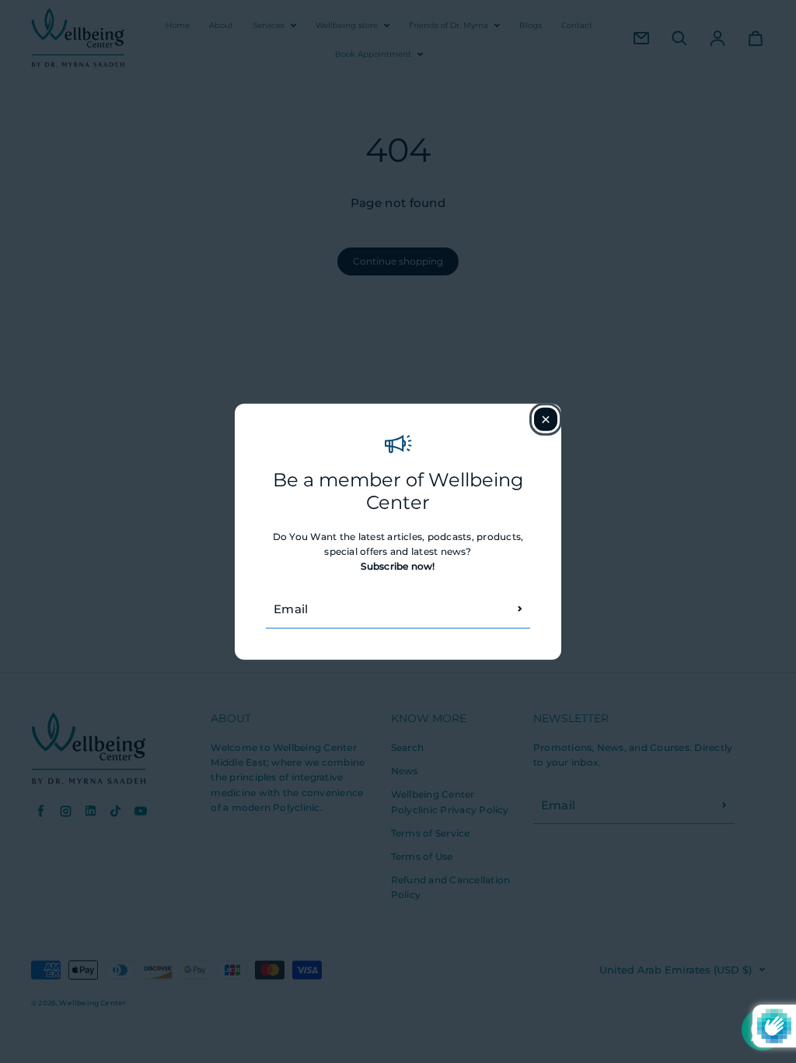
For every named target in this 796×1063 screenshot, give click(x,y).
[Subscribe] (520, 608)
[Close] (545, 419)
